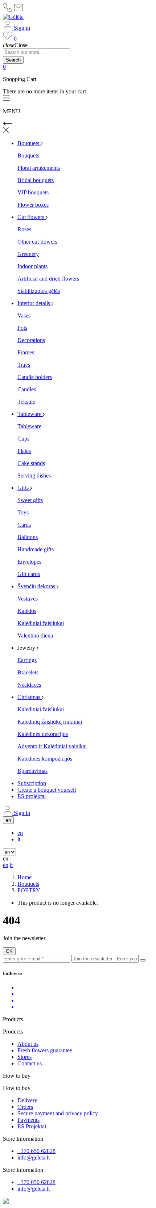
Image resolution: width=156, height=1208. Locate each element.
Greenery (28, 254)
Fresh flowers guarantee (44, 1050)
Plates (24, 451)
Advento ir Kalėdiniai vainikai (52, 746)
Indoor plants (32, 266)
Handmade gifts (35, 549)
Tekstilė (26, 402)
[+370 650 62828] (8, 10)
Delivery (27, 1100)
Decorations (31, 340)
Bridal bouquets (35, 180)
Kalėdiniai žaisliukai (40, 623)
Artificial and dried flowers (48, 278)
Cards (24, 525)
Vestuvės (27, 598)
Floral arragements (38, 168)
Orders (25, 1107)
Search (13, 60)
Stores (24, 1057)
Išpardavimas (32, 771)
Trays (23, 365)
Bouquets (28, 155)
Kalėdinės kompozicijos (44, 758)
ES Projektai (31, 1126)
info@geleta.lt (33, 1157)
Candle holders (34, 377)
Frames (25, 352)
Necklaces (29, 685)
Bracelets (27, 672)
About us (27, 1044)
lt (18, 839)
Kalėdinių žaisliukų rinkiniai (49, 722)
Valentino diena (35, 635)
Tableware (29, 426)
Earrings (27, 660)
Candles (26, 389)
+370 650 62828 (36, 1151)
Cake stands (31, 463)
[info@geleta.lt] (18, 10)
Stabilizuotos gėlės (38, 291)
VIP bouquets (33, 192)
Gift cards (28, 574)
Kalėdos (26, 611)
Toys (23, 512)
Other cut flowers (37, 242)
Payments (28, 1120)
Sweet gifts (30, 500)
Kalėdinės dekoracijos (42, 734)
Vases (23, 315)
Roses (24, 229)
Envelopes (29, 562)
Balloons (27, 537)
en (20, 833)
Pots (22, 328)
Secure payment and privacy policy (57, 1113)
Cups (23, 438)
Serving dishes (34, 475)
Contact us (29, 1063)
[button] (78, 98)
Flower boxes (33, 205)
